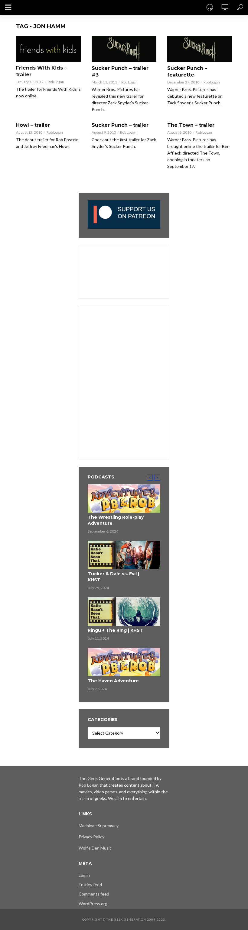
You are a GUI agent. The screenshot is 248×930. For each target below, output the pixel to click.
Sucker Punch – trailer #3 (120, 71)
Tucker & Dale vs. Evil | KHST (113, 576)
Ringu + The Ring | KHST (115, 630)
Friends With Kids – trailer (41, 71)
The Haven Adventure (113, 681)
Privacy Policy (91, 836)
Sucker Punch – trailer (120, 125)
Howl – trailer (33, 125)
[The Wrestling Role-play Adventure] (124, 498)
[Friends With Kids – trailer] (48, 49)
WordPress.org (93, 903)
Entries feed (90, 884)
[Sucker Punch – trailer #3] (124, 49)
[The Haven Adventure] (124, 662)
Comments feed (94, 893)
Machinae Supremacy (99, 825)
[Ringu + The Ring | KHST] (124, 611)
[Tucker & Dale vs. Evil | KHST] (124, 555)
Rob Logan (56, 82)
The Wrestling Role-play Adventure (116, 520)
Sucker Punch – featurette (187, 71)
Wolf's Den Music (95, 847)
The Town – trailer (190, 125)
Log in (84, 875)
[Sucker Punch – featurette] (199, 49)
